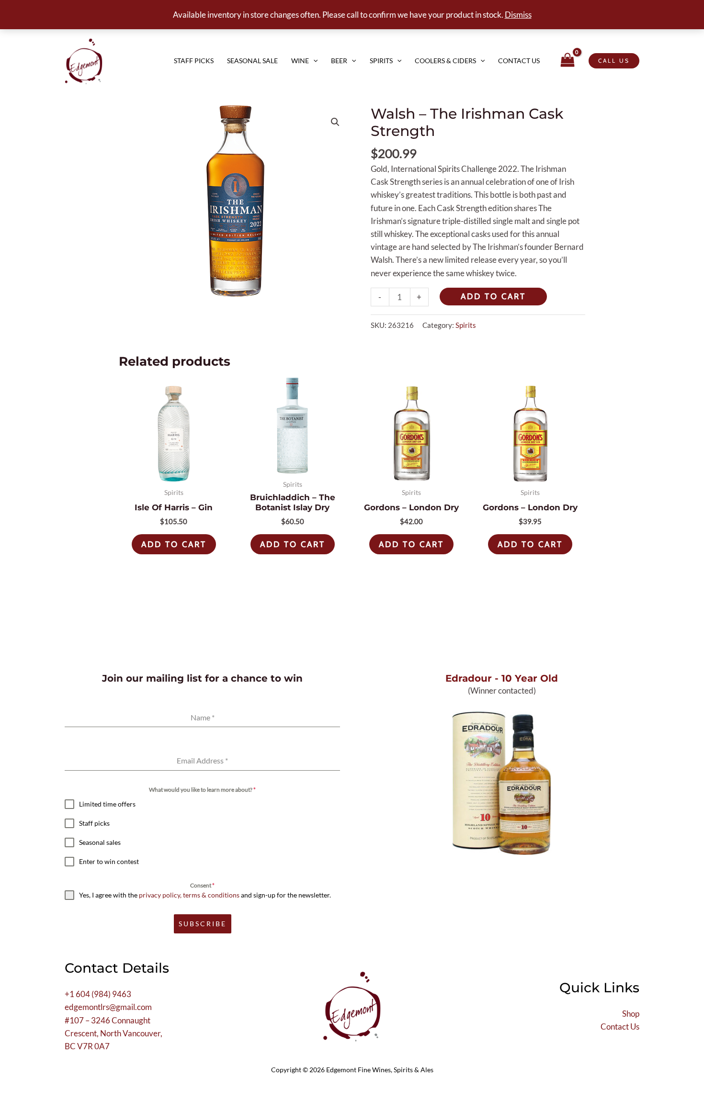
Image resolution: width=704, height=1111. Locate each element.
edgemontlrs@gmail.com (108, 1007)
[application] (313, 61)
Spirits (381, 60)
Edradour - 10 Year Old (501, 678)
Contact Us (519, 60)
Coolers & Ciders (445, 60)
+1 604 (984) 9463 (98, 994)
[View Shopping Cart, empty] (567, 61)
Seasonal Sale (252, 60)
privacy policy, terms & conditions (189, 895)
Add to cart (493, 296)
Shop (630, 1014)
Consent (202, 885)
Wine (300, 60)
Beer (339, 60)
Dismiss (518, 15)
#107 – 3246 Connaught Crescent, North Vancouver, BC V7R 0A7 (113, 1033)
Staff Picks (194, 60)
